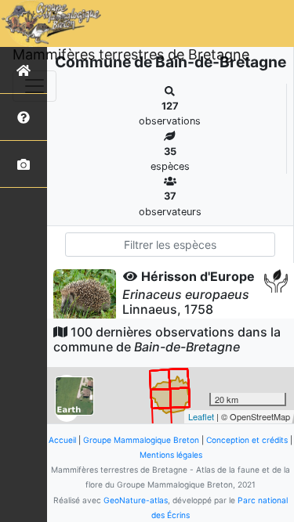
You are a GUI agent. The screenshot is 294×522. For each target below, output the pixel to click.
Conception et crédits (247, 440)
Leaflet (201, 416)
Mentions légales (171, 454)
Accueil (62, 440)
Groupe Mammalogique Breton (141, 440)
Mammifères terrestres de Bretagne (131, 54)
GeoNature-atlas (135, 500)
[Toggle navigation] (34, 86)
